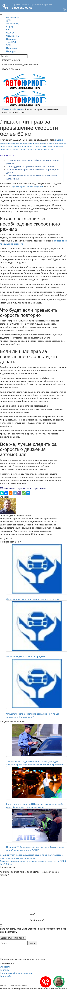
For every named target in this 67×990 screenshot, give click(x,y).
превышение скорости (17, 149)
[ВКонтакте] (6, 493)
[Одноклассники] (10, 493)
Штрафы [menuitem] (10, 26)
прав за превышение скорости (27, 186)
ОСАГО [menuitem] (10, 32)
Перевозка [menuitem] (11, 48)
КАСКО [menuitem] (9, 29)
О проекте (5, 966)
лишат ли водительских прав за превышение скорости (32, 141)
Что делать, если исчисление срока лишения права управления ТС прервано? (32, 715)
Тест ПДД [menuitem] (11, 41)
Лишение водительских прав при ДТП (25, 656)
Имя (32, 914)
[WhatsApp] (24, 493)
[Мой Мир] (28, 493)
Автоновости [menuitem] (12, 17)
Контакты (4, 969)
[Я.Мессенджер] (2, 493)
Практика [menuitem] (11, 38)
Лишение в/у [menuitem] (12, 23)
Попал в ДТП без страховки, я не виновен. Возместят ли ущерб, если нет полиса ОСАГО (35, 848)
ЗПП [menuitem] (8, 45)
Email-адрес (37, 919)
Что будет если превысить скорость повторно (30, 166)
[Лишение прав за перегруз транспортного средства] (36, 568)
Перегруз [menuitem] (11, 51)
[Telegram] (15, 493)
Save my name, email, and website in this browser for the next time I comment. (33, 930)
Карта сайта (6, 975)
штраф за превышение (42, 149)
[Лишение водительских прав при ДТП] (36, 626)
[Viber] (19, 493)
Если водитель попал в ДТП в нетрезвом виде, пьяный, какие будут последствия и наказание (34, 805)
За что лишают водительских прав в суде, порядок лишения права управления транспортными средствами (35, 763)
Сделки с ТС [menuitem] (12, 35)
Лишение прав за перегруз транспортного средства (32, 598)
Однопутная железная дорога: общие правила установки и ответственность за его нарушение (31, 856)
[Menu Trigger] (1, 14)
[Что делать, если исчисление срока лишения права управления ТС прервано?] (36, 683)
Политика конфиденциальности (16, 972)
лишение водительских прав (38, 145)
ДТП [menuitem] (8, 20)
